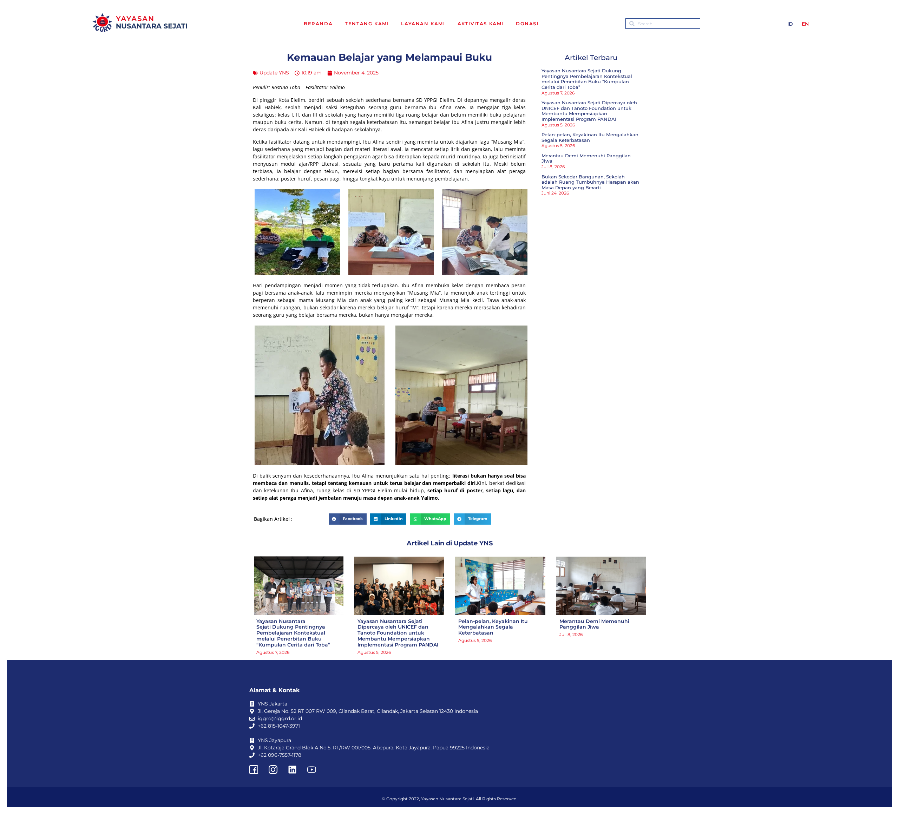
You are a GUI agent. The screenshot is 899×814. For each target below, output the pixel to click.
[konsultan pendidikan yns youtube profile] (311, 769)
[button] (348, 519)
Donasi (527, 23)
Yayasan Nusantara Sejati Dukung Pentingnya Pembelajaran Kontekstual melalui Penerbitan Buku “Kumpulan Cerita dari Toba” (587, 79)
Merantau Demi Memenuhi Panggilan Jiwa (586, 158)
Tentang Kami (367, 23)
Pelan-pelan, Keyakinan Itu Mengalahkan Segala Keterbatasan (590, 137)
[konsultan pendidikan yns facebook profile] (253, 769)
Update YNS (274, 73)
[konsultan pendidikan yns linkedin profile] (292, 769)
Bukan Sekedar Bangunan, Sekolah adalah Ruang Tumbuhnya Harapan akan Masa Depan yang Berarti (590, 182)
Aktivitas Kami (481, 23)
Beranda (318, 23)
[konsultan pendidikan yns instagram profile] (273, 769)
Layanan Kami (423, 23)
